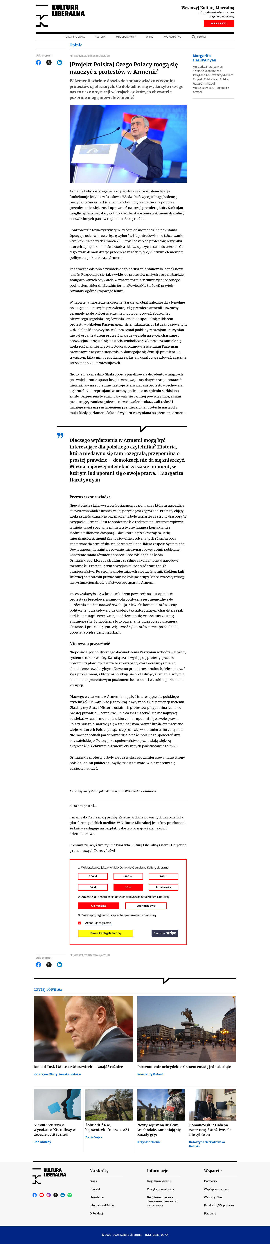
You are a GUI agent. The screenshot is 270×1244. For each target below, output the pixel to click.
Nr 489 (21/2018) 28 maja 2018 (90, 55)
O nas (93, 1181)
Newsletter (97, 1197)
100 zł (164, 876)
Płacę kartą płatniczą (105, 933)
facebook (35, 1195)
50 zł (93, 887)
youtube (41, 1195)
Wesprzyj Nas (213, 1197)
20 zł (128, 887)
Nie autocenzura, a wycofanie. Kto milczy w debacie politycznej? (55, 1130)
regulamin (105, 922)
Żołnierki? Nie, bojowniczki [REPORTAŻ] (107, 1127)
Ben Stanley (42, 1141)
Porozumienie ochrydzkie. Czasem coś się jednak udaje (184, 1067)
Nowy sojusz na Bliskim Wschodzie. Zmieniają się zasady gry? (159, 1130)
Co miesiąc (98, 905)
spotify (69, 1195)
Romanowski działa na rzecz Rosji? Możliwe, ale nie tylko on (210, 1130)
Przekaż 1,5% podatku (219, 1205)
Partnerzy (210, 1181)
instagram (48, 1195)
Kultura (100, 37)
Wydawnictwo (172, 37)
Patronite (210, 1213)
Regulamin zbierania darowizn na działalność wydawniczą (162, 1201)
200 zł (128, 876)
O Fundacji (96, 1213)
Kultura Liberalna (60, 16)
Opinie (149, 37)
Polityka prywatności (160, 1189)
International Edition (102, 1205)
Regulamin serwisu (159, 1181)
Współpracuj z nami (216, 1189)
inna (163, 887)
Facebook (38, 62)
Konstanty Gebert (150, 1074)
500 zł (93, 876)
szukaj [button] (201, 37)
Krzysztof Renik (148, 1142)
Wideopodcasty (126, 37)
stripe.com (165, 933)
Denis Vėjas (93, 1137)
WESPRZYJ (219, 23)
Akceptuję (98, 922)
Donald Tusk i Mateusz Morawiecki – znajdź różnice (78, 1067)
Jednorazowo (145, 905)
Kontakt (95, 1189)
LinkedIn (59, 62)
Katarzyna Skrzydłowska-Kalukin (57, 1074)
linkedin (62, 1195)
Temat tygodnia (74, 37)
